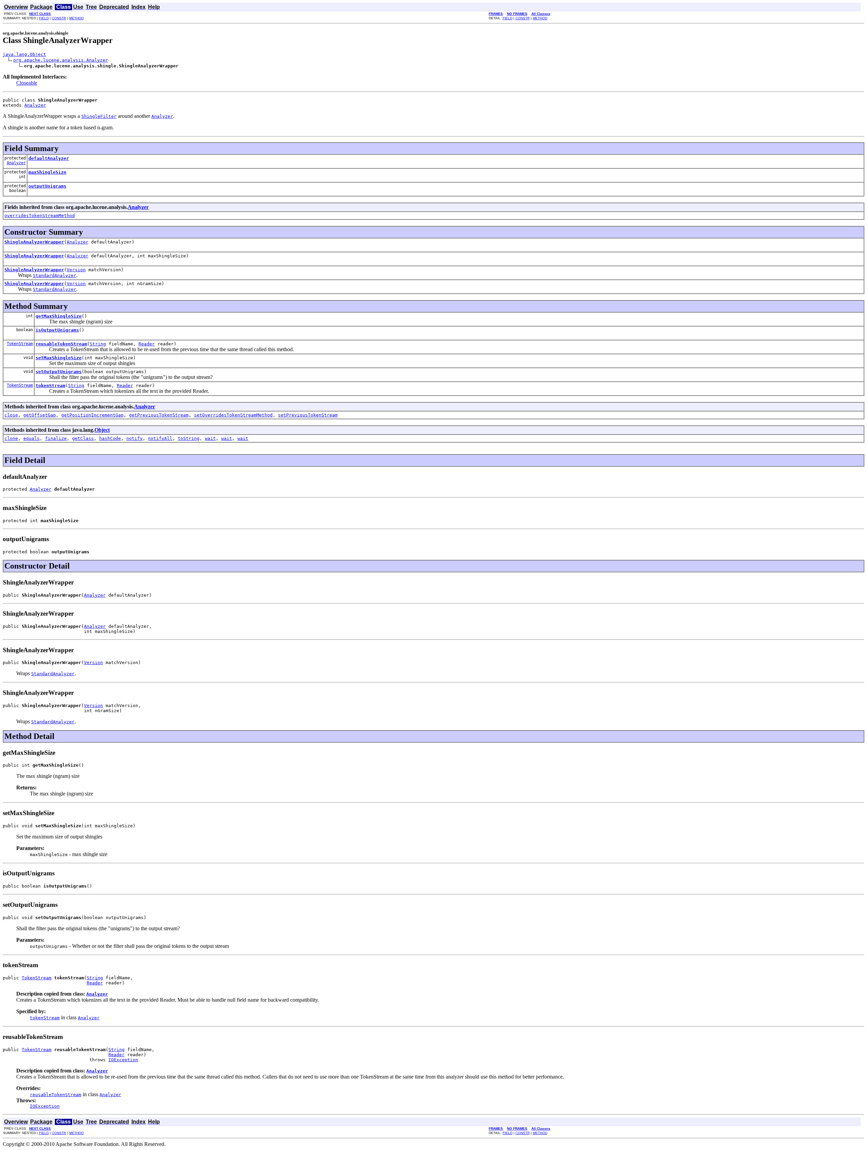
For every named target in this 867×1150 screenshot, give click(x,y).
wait (210, 438)
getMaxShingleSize (59, 316)
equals (31, 438)
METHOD (76, 18)
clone (11, 438)
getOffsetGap (39, 415)
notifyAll (160, 438)
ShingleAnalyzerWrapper (34, 241)
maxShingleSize (47, 172)
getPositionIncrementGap (92, 415)
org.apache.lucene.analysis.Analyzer (60, 60)
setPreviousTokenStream (308, 415)
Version (76, 269)
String (98, 343)
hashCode (110, 438)
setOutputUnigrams (59, 371)
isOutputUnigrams (57, 330)
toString (188, 438)
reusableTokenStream (61, 343)
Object (102, 430)
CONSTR (59, 18)
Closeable (26, 83)
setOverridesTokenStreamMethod (233, 415)
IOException (123, 1059)
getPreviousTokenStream (159, 415)
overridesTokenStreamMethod (39, 215)
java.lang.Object (24, 54)
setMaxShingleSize (59, 357)
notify (134, 438)
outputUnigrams (47, 186)
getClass (83, 438)
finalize (56, 438)
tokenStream (50, 385)
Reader (147, 343)
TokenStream (20, 343)
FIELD (44, 18)
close (11, 415)
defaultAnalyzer (48, 158)
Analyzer (35, 105)
